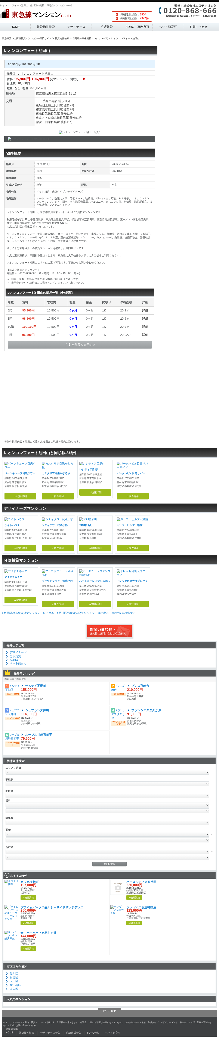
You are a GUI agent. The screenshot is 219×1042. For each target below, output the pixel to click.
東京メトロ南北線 (48, 117)
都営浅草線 (43, 109)
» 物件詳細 (28, 897)
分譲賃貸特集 (73, 1032)
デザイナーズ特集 (50, 1032)
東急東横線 (12, 1028)
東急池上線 (43, 105)
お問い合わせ (198, 27)
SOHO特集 (93, 1032)
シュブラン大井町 (37, 710)
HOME (15, 27)
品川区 (49, 93)
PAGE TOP (109, 1011)
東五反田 (60, 93)
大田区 (14, 981)
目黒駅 (53, 101)
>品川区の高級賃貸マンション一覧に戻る (83, 613)
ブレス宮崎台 (140, 685)
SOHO (14, 660)
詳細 (145, 310)
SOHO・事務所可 (137, 27)
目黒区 (14, 977)
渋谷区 (14, 989)
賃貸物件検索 (46, 27)
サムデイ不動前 (35, 685)
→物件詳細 (20, 496)
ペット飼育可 (168, 27)
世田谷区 (15, 985)
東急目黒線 (43, 113)
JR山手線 (42, 101)
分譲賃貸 (107, 27)
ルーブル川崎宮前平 (38, 734)
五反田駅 (57, 105)
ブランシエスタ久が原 (146, 710)
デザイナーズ (76, 27)
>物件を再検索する (124, 613)
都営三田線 (43, 122)
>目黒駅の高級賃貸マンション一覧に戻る (28, 613)
